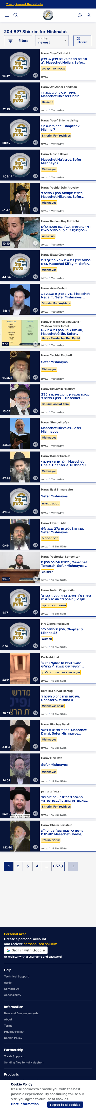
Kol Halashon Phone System (23, 1081)
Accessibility (12, 995)
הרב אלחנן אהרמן (52, 791)
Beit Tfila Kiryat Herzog (57, 691)
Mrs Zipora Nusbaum (55, 623)
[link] (48, 65)
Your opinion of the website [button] (24, 4)
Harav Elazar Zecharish (57, 254)
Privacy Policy (14, 1031)
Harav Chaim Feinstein (56, 825)
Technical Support (16, 976)
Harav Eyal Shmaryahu (57, 489)
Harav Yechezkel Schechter (60, 556)
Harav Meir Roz (51, 758)
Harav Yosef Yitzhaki (55, 53)
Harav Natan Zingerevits (57, 590)
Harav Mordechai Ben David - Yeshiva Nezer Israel (61, 324)
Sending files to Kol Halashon (23, 1062)
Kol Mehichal (50, 657)
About (8, 1019)
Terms (8, 1025)
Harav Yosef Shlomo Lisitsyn (60, 120)
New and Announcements (21, 1013)
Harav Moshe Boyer (54, 154)
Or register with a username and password (33, 956)
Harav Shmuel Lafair (55, 422)
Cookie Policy (13, 1038)
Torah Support (14, 1056)
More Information (25, 1104)
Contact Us (11, 988)
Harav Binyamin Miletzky (58, 389)
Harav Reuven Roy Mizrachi (60, 221)
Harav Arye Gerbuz (54, 288)
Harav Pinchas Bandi (55, 724)
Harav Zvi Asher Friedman (59, 87)
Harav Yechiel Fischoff (56, 355)
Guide (8, 982)
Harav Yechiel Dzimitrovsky (60, 187)
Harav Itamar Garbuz (55, 456)
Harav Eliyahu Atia (53, 523)
